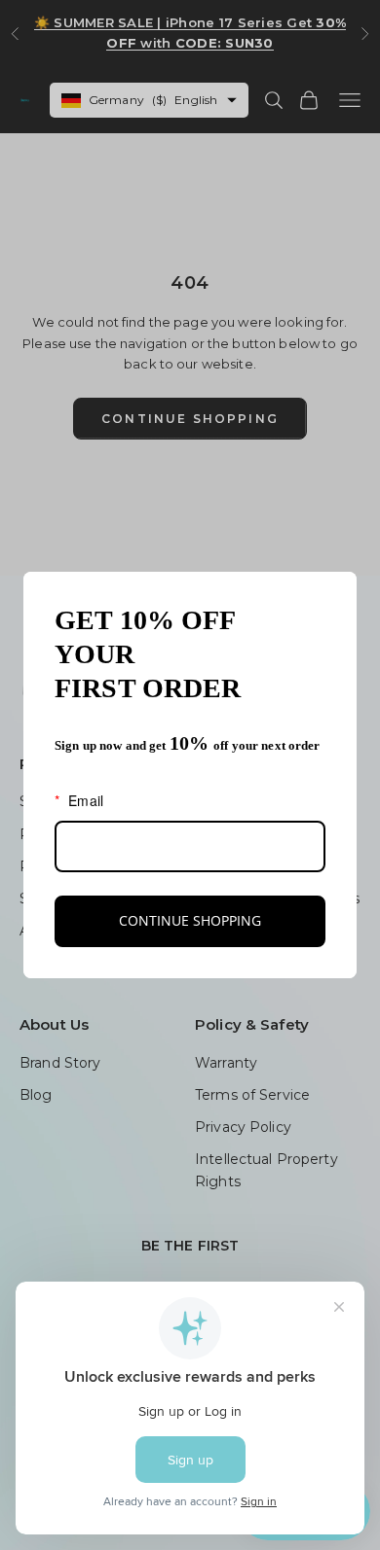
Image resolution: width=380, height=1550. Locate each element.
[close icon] (333, 595)
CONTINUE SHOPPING (190, 920)
